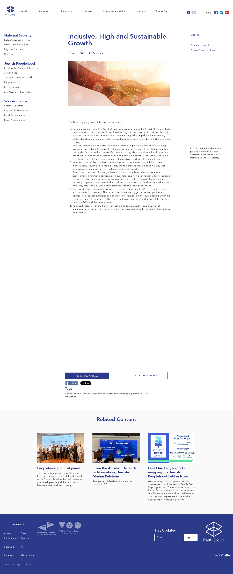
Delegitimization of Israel (17, 39)
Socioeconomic (16, 101)
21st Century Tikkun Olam (18, 91)
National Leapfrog (14, 105)
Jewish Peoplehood (19, 63)
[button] (146, 375)
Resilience (9, 54)
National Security (17, 35)
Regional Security (13, 49)
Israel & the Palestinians (17, 44)
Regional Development (16, 110)
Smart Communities (14, 119)
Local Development (14, 115)
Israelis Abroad (12, 87)
